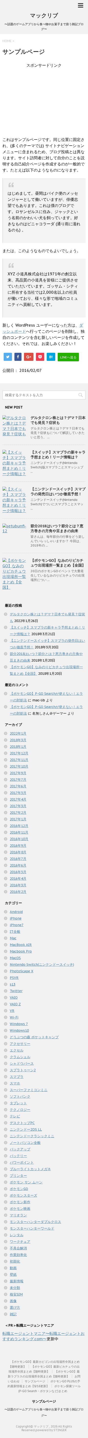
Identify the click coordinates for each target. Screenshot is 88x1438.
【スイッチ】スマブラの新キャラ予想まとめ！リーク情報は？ (58, 454)
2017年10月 (19, 766)
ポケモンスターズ (23, 1195)
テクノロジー (20, 1109)
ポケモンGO (19, 1189)
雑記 (13, 1314)
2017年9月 (18, 773)
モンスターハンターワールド (32, 1228)
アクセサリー (20, 1043)
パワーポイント (22, 1162)
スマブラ (16, 1076)
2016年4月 (18, 878)
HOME (6, 41)
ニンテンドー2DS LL (26, 1129)
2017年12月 (19, 753)
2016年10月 (19, 839)
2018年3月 (18, 740)
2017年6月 (18, 786)
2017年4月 (18, 799)
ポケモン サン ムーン (26, 1182)
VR (12, 1011)
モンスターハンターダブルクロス (35, 1222)
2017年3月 (18, 806)
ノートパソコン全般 (25, 1142)
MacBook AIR (21, 945)
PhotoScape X (21, 971)
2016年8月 (18, 852)
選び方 (15, 1307)
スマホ (15, 1083)
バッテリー (18, 1156)
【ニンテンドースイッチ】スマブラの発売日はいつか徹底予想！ (58, 491)
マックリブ (44, 15)
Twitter (16, 991)
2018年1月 (18, 746)
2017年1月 (18, 819)
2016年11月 (19, 832)
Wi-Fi (14, 1017)
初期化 (15, 1261)
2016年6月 (18, 865)
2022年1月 (18, 733)
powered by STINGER (50, 1430)
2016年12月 (19, 826)
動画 (13, 1268)
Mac (13, 938)
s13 (12, 984)
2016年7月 (18, 859)
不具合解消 (18, 1248)
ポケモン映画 (20, 1208)
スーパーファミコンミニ (28, 1090)
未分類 (15, 1288)
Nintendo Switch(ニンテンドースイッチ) (42, 964)
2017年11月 (19, 760)
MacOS (15, 958)
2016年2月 (18, 892)
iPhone (16, 918)
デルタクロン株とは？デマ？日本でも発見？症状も (58, 420)
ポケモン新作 (20, 1202)
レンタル (16, 1235)
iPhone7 (16, 925)
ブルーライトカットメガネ (30, 1169)
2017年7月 (18, 779)
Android (16, 912)
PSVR (14, 978)
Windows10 (19, 1030)
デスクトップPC (22, 1123)
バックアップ (20, 1149)
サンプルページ (35, 1381)
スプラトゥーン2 (23, 1070)
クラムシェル (20, 1057)
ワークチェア (20, 1241)
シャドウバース (22, 1063)
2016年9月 (18, 845)
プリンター (18, 1175)
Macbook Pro (21, 951)
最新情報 (16, 1281)
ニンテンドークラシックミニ (32, 1136)
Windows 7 (19, 1024)
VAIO (14, 997)
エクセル (16, 1050)
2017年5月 (18, 793)
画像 (13, 1301)
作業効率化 (18, 1255)
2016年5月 (18, 872)
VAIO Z (15, 1004)
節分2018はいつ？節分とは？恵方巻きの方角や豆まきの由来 (57, 528)
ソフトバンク (20, 1096)
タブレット (18, 1103)
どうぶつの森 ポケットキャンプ (34, 1037)
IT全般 (15, 931)
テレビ (15, 1116)
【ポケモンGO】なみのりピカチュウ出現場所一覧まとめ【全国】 (58, 563)
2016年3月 (18, 885)
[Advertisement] (44, 102)
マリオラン (18, 1215)
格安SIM (16, 1294)
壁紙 (13, 1274)
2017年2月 (18, 812)
